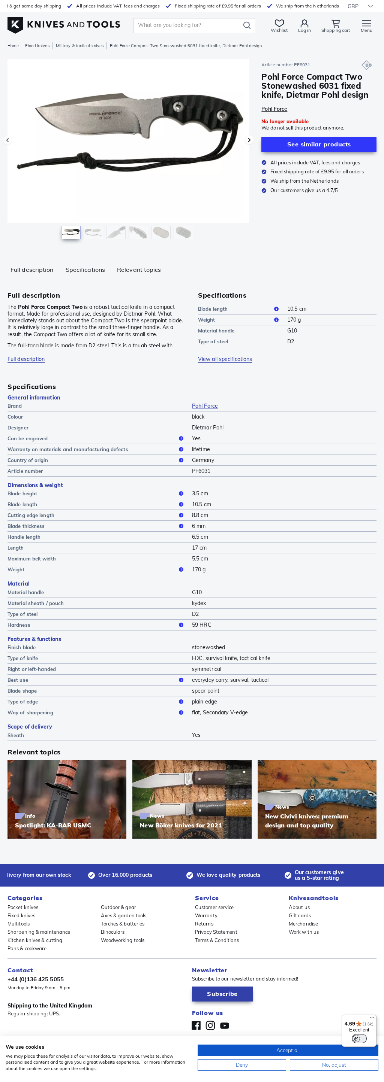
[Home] (64, 23)
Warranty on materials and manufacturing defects (68, 449)
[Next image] (249, 140)
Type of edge (23, 702)
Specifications (85, 269)
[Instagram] (210, 1025)
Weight (206, 320)
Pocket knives (23, 907)
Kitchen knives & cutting (35, 940)
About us (299, 907)
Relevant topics (139, 269)
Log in (304, 30)
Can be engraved (28, 438)
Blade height (22, 493)
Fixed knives (37, 45)
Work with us (304, 932)
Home (13, 45)
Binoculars (113, 932)
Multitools (19, 924)
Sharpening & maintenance (39, 932)
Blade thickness (26, 526)
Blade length (213, 309)
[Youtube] (225, 1025)
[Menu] (372, 1019)
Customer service (214, 907)
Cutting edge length (31, 515)
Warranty (206, 915)
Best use (18, 680)
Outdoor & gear (118, 907)
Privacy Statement (216, 932)
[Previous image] (7, 140)
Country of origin (28, 460)
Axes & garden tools (124, 915)
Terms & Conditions (217, 940)
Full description (32, 269)
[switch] (359, 1038)
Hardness (19, 625)
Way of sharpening (30, 712)
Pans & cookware (27, 948)
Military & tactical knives (80, 45)
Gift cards (300, 915)
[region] (128, 153)
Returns (204, 924)
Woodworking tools (123, 940)
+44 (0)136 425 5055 (36, 979)
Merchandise (303, 924)
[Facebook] (196, 1025)
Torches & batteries (123, 924)
